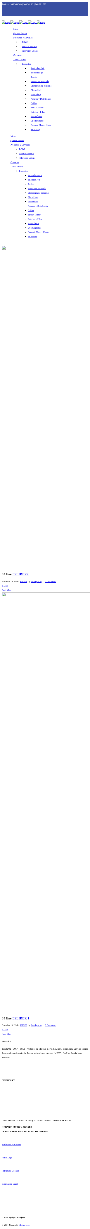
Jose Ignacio (36, 581)
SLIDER (23, 581)
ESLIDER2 (20, 574)
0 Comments (50, 581)
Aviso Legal (7, 1157)
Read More (6, 590)
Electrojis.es (24, 1225)
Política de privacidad (11, 1144)
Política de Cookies (10, 1171)
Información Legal (10, 1184)
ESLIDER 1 (20, 1018)
